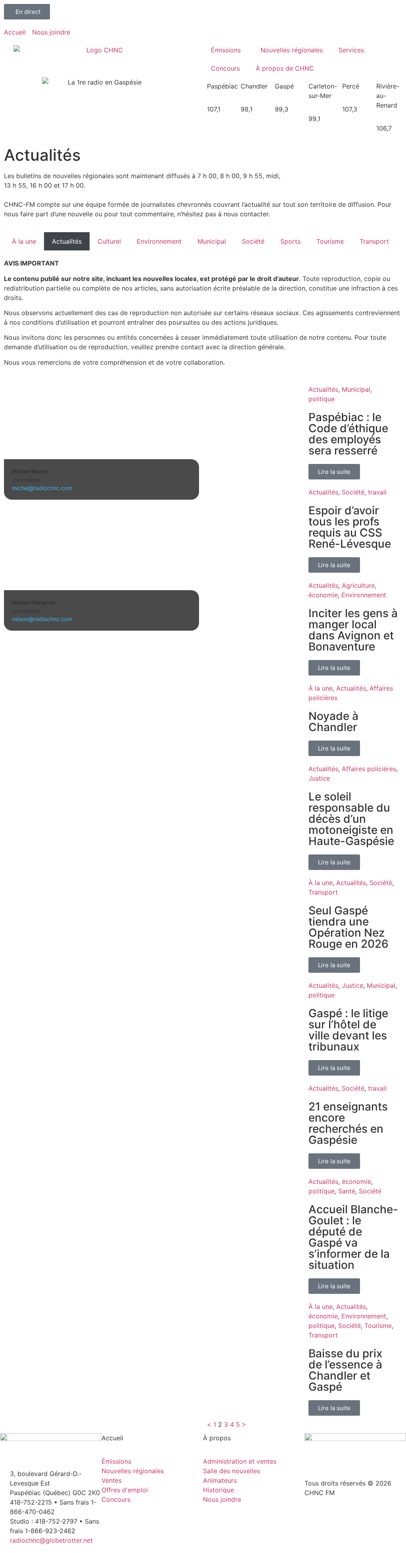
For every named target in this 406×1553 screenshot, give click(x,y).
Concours (225, 68)
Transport (374, 241)
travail (377, 492)
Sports (290, 241)
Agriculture (358, 585)
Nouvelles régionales (291, 50)
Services (351, 50)
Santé (346, 1191)
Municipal (211, 241)
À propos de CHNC (285, 68)
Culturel (109, 241)
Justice (319, 778)
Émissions (226, 50)
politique (321, 399)
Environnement (159, 241)
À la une (24, 241)
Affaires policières (369, 769)
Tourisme (330, 241)
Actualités (67, 241)
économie (323, 595)
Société (253, 241)
